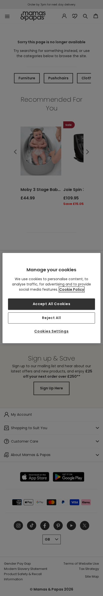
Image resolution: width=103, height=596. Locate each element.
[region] (51, 298)
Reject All (51, 317)
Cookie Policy (71, 289)
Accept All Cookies (51, 303)
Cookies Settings (51, 331)
